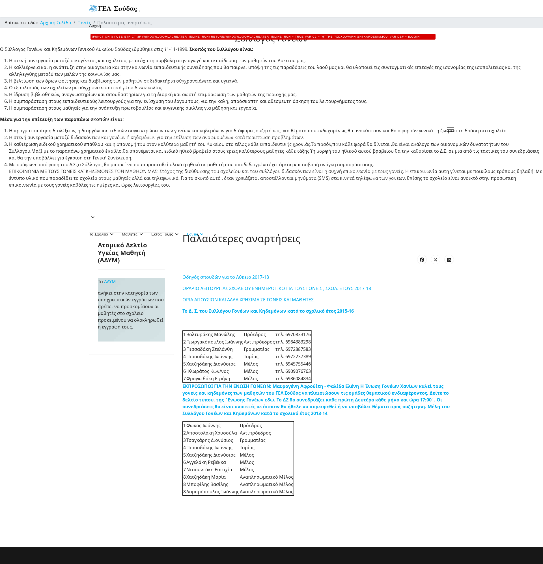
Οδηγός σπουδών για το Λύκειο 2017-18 (225, 277)
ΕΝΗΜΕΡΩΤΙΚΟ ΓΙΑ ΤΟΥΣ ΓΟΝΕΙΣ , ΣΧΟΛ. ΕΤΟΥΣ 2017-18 (311, 288)
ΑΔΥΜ (111, 281)
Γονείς (192, 234)
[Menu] (450, 129)
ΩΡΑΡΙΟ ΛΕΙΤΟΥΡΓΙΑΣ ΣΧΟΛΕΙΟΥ (217, 288)
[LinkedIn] (449, 259)
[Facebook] (422, 259)
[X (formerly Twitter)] (435, 259)
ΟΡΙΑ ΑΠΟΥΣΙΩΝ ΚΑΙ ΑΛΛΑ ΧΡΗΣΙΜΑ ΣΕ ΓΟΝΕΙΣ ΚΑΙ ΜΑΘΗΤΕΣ (248, 300)
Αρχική (261, 112)
